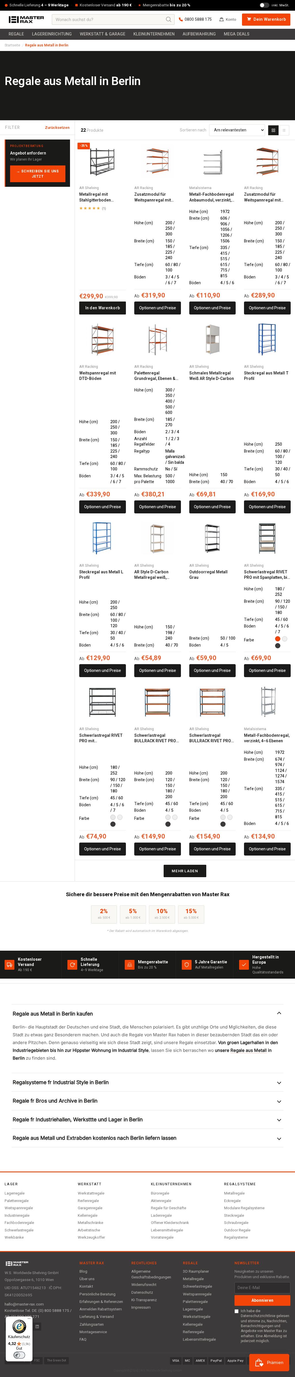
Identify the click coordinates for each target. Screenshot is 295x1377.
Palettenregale (17, 1200)
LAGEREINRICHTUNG (52, 34)
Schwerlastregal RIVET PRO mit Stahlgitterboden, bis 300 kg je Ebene (101, 738)
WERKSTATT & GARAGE (102, 34)
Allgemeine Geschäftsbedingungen (151, 1274)
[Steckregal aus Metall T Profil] (267, 339)
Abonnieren (262, 1300)
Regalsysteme (236, 1237)
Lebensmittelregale (167, 1230)
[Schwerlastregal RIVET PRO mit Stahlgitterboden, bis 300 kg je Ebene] (102, 701)
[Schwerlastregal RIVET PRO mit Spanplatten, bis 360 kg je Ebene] (267, 538)
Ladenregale (161, 1215)
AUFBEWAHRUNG (199, 34)
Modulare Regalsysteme (244, 1208)
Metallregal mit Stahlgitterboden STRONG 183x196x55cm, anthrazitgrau (95, 197)
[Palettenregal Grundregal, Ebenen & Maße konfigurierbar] (157, 339)
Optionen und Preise (157, 308)
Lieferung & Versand (97, 1317)
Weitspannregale (19, 1208)
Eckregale (232, 1200)
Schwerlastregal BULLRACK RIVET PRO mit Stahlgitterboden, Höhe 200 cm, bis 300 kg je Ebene (212, 738)
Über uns (87, 1279)
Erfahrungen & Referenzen (101, 1302)
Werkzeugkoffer (91, 1237)
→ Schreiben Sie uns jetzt (37, 174)
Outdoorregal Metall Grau (208, 575)
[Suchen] (169, 19)
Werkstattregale (91, 1193)
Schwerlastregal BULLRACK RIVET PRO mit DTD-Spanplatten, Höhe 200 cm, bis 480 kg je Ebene (157, 738)
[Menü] (29, 1319)
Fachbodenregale (19, 1222)
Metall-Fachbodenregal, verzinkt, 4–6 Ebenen (267, 738)
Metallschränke (90, 1222)
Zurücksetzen (57, 127)
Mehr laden (185, 871)
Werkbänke (14, 1237)
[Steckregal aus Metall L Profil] (102, 538)
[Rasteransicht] (273, 130)
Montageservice (93, 1332)
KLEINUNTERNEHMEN (154, 34)
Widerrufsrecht (143, 1285)
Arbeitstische (89, 1230)
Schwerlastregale (19, 1230)
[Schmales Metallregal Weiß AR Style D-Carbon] (212, 339)
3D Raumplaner (196, 1271)
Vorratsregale (162, 1237)
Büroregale (160, 1193)
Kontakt (86, 1286)
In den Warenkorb (102, 308)
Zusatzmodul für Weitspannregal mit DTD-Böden (262, 197)
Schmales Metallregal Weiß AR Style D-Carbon (211, 376)
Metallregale (234, 1193)
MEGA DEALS (236, 34)
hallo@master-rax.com (24, 1304)
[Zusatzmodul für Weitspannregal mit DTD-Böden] (267, 160)
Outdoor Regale (237, 1230)
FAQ (83, 1339)
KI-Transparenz (144, 1300)
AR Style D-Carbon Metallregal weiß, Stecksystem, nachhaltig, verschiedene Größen (154, 575)
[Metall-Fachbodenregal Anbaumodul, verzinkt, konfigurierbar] (212, 160)
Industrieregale (17, 1215)
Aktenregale (161, 1200)
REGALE (16, 34)
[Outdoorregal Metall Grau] (212, 538)
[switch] (19, 1355)
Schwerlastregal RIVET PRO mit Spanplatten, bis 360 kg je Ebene (267, 575)
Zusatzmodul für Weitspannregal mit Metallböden (152, 197)
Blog (83, 1271)
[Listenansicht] (284, 130)
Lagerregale (14, 1193)
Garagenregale (90, 1208)
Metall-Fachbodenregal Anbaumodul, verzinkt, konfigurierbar (211, 197)
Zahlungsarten (92, 1324)
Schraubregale (236, 1222)
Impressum (141, 1307)
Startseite (12, 45)
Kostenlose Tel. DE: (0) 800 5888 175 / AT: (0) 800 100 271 (38, 1313)
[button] (147, 1014)
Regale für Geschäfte (168, 1208)
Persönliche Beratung (98, 1294)
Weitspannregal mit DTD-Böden (97, 376)
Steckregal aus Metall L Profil (101, 575)
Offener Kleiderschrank (170, 1222)
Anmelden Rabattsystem (101, 1309)
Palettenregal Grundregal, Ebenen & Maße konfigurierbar (154, 376)
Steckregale (234, 1215)
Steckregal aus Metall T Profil (266, 376)
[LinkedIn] (37, 1327)
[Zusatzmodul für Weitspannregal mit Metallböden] (157, 160)
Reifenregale (88, 1200)
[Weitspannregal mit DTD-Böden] (102, 339)
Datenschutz (142, 1292)
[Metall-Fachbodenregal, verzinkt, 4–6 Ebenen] (267, 701)
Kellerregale (87, 1215)
